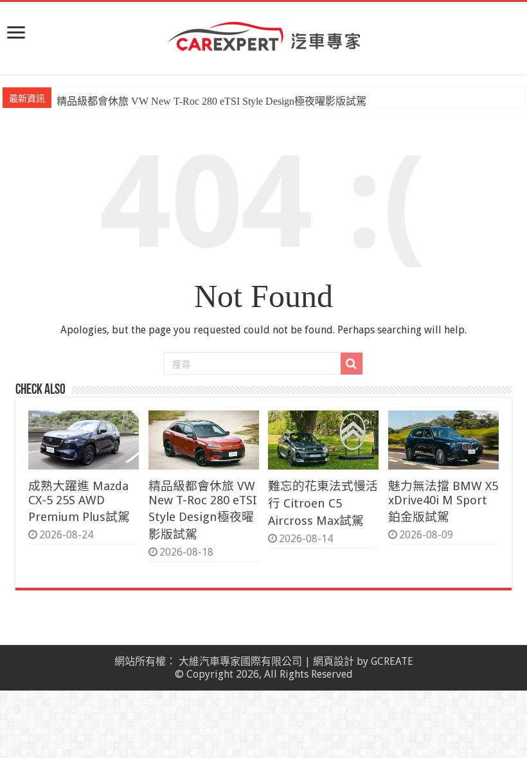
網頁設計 (333, 661)
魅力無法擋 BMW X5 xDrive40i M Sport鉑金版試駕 (443, 501)
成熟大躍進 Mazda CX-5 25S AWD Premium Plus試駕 (79, 501)
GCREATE (392, 661)
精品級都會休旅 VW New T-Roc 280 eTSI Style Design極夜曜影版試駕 (211, 101)
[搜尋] (351, 364)
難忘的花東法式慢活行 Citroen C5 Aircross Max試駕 (323, 503)
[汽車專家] (263, 34)
